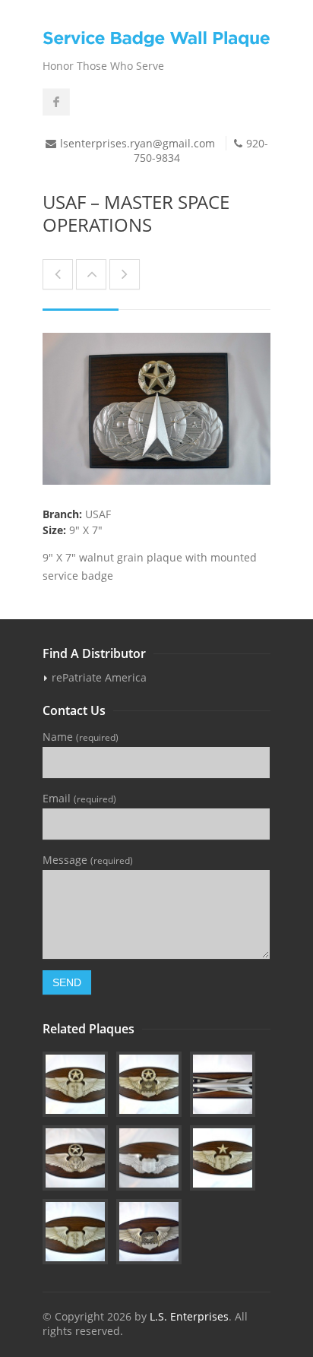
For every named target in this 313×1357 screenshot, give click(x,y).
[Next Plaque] (124, 274)
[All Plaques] (91, 274)
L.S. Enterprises (189, 1316)
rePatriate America (99, 677)
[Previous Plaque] (58, 274)
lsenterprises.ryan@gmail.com (137, 143)
